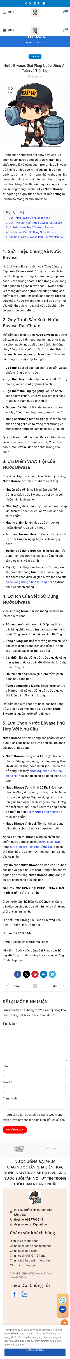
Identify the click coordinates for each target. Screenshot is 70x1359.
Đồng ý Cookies (35, 1350)
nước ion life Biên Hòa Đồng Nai (31, 847)
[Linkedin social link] (39, 3)
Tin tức (40, 42)
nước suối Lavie (49, 842)
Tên (6, 1066)
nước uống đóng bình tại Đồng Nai (29, 582)
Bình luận (10, 1023)
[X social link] (30, 3)
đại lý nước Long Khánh (42, 812)
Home (29, 42)
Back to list (35, 986)
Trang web (10, 1098)
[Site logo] (35, 12)
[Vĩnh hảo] (19, 1149)
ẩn (21, 212)
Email (7, 1082)
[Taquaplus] (51, 1149)
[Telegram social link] (43, 3)
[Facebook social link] (26, 3)
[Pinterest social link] (34, 3)
